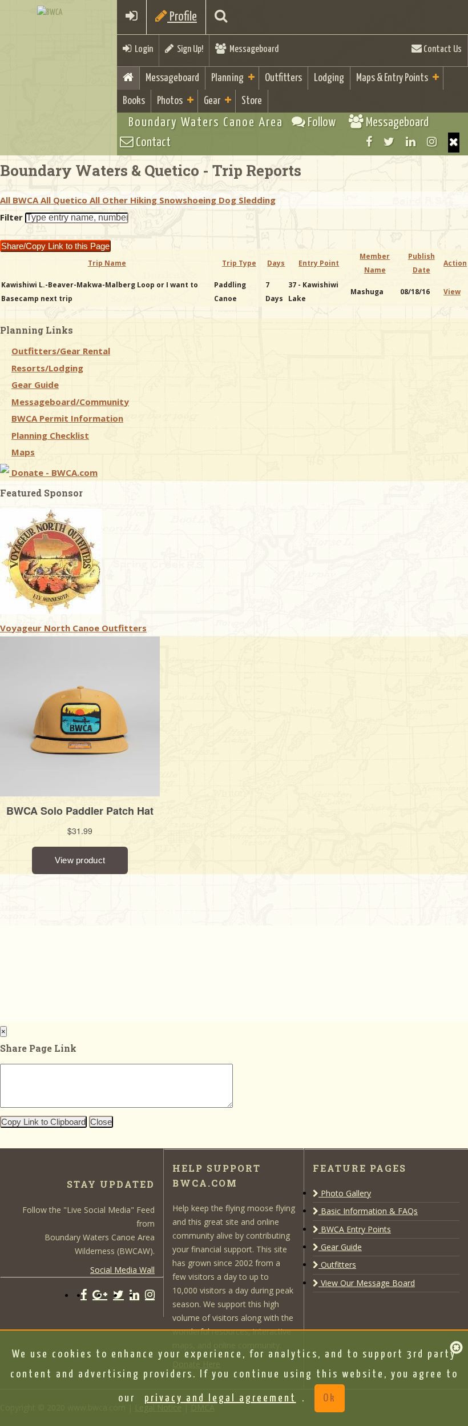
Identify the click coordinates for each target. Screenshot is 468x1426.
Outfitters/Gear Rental (60, 350)
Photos (170, 100)
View (452, 292)
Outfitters (283, 78)
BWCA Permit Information (67, 418)
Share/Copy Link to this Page (55, 246)
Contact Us (442, 49)
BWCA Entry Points (354, 1229)
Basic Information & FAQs (368, 1210)
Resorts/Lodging (47, 368)
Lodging (329, 78)
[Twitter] (389, 141)
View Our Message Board (366, 1282)
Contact (152, 142)
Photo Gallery (344, 1193)
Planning (227, 78)
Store (251, 100)
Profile (182, 16)
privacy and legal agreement (220, 1398)
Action (455, 263)
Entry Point (318, 263)
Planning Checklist (50, 435)
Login (142, 49)
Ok (329, 1398)
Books (134, 100)
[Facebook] (369, 141)
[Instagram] (432, 141)
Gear (212, 100)
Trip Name (107, 263)
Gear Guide (35, 384)
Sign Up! (188, 49)
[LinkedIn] (410, 141)
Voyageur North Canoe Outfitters (73, 628)
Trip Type (239, 263)
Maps (23, 452)
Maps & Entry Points (392, 78)
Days (276, 263)
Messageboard (252, 49)
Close (101, 1122)
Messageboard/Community (70, 401)
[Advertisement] (85, 945)
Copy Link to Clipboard (43, 1122)
